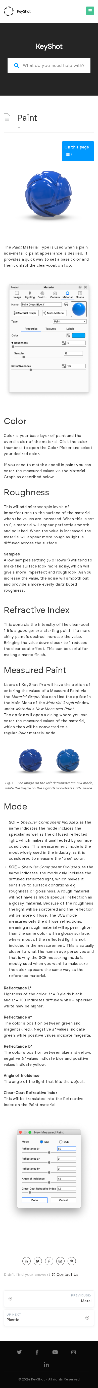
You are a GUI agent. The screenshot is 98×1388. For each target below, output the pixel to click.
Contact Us (67, 1275)
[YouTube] (55, 1353)
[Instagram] (73, 1353)
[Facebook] (37, 1353)
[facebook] (49, 1261)
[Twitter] (19, 1353)
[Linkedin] (46, 1365)
